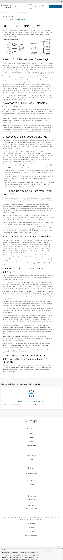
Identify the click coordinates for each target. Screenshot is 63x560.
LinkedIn (33, 499)
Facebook (33, 496)
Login (58, 1)
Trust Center (31, 463)
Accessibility (31, 523)
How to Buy (30, 6)
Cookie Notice (34, 559)
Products (17, 6)
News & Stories (31, 455)
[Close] (58, 547)
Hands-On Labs (31, 480)
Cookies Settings (51, 551)
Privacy (31, 527)
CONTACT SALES (55, 6)
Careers (31, 437)
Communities (31, 441)
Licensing (31, 484)
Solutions (24, 6)
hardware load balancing (25, 202)
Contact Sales (33, 508)
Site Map (31, 531)
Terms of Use (32, 539)
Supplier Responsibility (31, 535)
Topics (31, 459)
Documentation (31, 477)
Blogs (31, 433)
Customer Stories (31, 445)
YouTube (33, 505)
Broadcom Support (31, 473)
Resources (37, 6)
